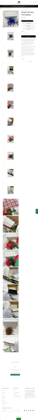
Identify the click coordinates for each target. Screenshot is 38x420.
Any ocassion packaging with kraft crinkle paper (28, 29)
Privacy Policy (16, 394)
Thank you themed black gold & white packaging (28, 23)
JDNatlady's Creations (20, 416)
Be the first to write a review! (15, 374)
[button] (2, 2)
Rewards (18, 418)
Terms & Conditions (16, 392)
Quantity (22, 31)
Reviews (3, 390)
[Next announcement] (36, 6)
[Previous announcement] (2, 6)
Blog (3, 394)
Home (1, 8)
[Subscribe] (18, 410)
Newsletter (4, 396)
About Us (3, 392)
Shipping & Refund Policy (17, 396)
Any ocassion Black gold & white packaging (28, 26)
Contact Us (4, 398)
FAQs (14, 390)
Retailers (3, 400)
